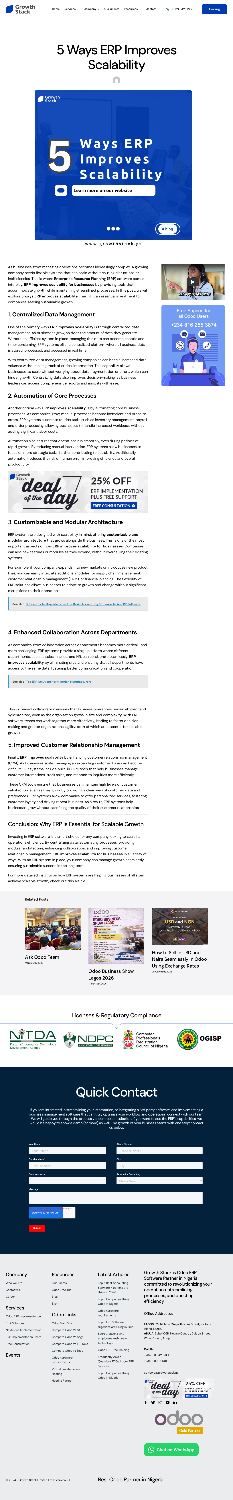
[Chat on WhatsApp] (171, 1446)
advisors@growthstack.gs (161, 1372)
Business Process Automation (121, 36)
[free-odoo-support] (193, 307)
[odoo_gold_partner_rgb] (179, 1406)
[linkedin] (175, 1402)
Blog (95, 36)
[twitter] (153, 1402)
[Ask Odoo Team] (53, 929)
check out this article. (68, 881)
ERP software (39, 836)
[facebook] (146, 1402)
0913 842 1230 (182, 9)
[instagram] (160, 1402)
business (129, 344)
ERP (111, 278)
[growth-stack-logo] (20, 6)
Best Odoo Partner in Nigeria (130, 1479)
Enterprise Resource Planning (80, 278)
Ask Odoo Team (42, 957)
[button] (27, 946)
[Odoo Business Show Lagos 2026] (116, 936)
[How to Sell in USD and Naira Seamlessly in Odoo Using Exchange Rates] (180, 926)
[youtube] (167, 1402)
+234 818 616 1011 (155, 1361)
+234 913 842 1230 (156, 1355)
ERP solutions (19, 584)
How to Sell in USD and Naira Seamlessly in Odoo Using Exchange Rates (179, 959)
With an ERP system (34, 859)
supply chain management (118, 573)
